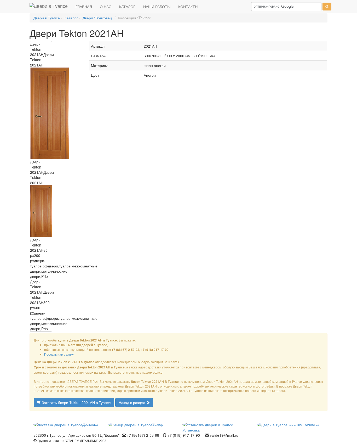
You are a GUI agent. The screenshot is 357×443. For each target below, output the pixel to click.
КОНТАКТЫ (188, 6)
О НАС (105, 6)
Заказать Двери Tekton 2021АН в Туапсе (76, 402)
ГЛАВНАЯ (84, 6)
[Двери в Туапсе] (49, 6)
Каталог (71, 17)
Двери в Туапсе (46, 17)
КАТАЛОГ (127, 6)
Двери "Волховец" (98, 17)
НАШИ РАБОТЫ (156, 6)
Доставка (90, 424)
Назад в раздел (132, 402)
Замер (157, 424)
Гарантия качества (303, 424)
